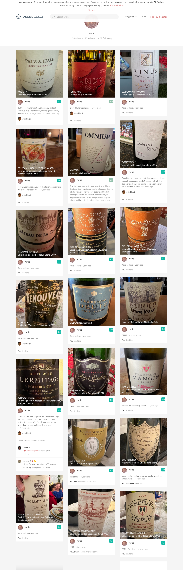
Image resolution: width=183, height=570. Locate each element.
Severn (132, 483)
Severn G (27, 461)
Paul (19, 202)
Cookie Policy (116, 5)
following (107, 38)
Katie (27, 101)
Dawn (20, 440)
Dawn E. (26, 447)
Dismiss (91, 10)
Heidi (28, 119)
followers (92, 38)
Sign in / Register (158, 16)
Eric (25, 440)
